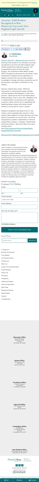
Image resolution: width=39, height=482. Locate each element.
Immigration (5, 278)
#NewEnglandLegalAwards (21, 135)
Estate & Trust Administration (10, 267)
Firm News (12, 181)
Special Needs (5, 293)
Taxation (3, 296)
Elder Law (4, 264)
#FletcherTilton (6, 135)
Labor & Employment (7, 284)
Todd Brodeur (16, 54)
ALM (17, 67)
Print (28, 49)
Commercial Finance (7, 258)
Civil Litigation (5, 255)
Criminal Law (5, 261)
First (2, 193)
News (5, 33)
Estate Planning (6, 270)
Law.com (26, 67)
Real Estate (4, 287)
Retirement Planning (7, 290)
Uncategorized (5, 299)
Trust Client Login (24, 15)
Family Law (4, 272)
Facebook (5, 49)
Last (21, 193)
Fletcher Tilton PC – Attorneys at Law (14, 60)
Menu (35, 11)
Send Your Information (19, 230)
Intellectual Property (7, 281)
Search (32, 240)
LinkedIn (19, 49)
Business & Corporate (7, 252)
